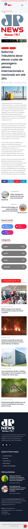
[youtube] (6, 445)
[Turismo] (14, 253)
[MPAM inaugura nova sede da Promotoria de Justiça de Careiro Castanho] (14, 294)
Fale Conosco (6, 463)
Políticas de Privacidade (9, 466)
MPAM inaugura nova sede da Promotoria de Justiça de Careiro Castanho (12, 311)
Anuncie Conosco (7, 456)
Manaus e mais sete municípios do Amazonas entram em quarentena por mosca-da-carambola (17, 478)
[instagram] (10, 445)
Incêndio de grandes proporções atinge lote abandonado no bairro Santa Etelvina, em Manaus (12, 342)
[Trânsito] (14, 260)
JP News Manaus (9, 82)
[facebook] (3, 445)
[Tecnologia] (14, 267)
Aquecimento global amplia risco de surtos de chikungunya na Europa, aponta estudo (13, 404)
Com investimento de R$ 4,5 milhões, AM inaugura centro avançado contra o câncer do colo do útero (13, 373)
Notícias (13, 48)
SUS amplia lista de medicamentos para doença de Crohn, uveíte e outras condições (18, 489)
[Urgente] (14, 246)
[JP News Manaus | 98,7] (12, 25)
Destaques (5, 48)
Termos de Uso (7, 461)
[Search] (25, 37)
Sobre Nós (5, 458)
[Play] (6, 4)
